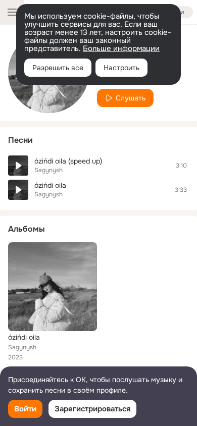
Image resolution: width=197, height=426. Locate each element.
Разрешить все (57, 67)
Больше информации (121, 48)
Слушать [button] (130, 97)
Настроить (121, 67)
